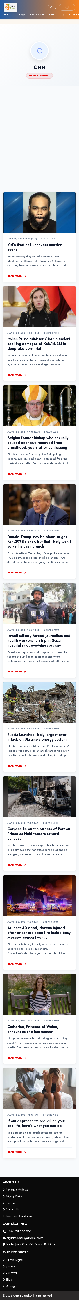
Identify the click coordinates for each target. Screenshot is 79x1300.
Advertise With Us (17, 1190)
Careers (10, 1203)
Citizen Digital (14, 1260)
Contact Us (12, 1209)
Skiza (9, 1279)
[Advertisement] (39, 132)
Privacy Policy (14, 1196)
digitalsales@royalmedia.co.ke (25, 1238)
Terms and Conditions (19, 1216)
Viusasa (10, 1266)
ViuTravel (11, 1273)
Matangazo (12, 1286)
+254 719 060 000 (19, 1231)
